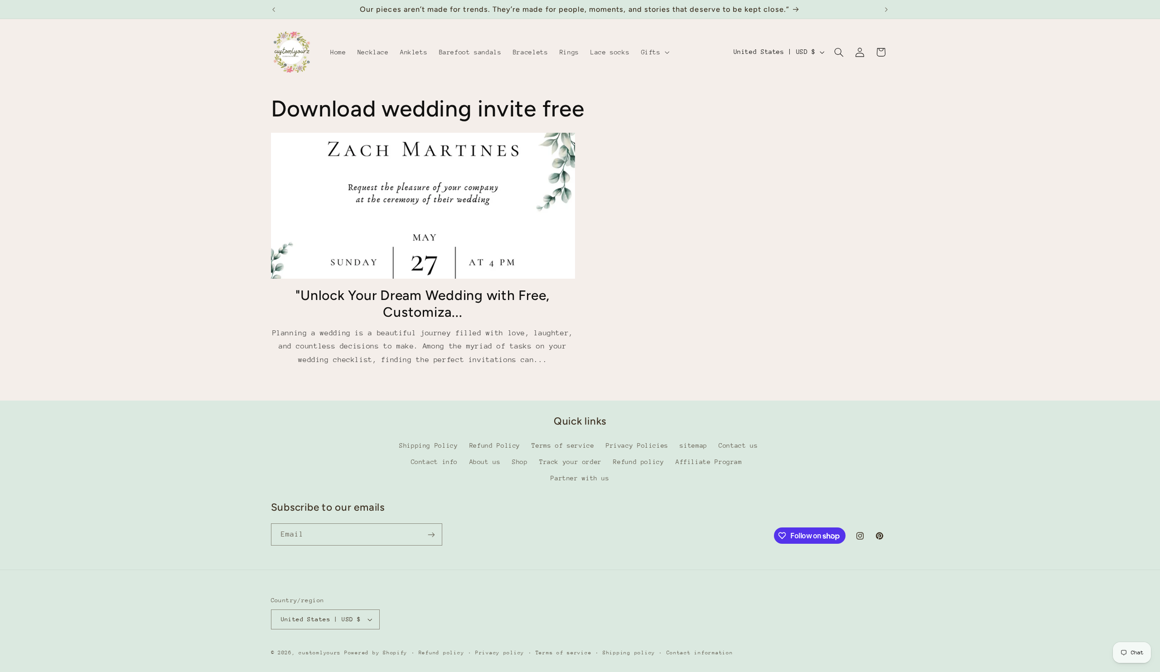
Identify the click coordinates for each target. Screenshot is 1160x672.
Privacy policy (499, 653)
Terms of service (563, 445)
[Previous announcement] (274, 9)
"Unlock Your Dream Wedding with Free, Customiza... (422, 304)
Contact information (700, 653)
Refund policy (638, 461)
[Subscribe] (430, 534)
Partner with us (580, 478)
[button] (654, 52)
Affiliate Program (709, 461)
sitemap (693, 445)
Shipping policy (629, 653)
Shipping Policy (428, 445)
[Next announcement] (886, 9)
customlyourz (320, 653)
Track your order (570, 461)
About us (485, 461)
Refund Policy (494, 445)
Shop (520, 461)
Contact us (738, 445)
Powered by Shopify (375, 653)
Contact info (434, 461)
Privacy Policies (637, 445)
